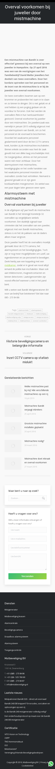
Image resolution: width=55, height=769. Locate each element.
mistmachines (25, 321)
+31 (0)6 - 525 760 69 (16, 677)
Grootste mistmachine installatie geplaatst (35, 425)
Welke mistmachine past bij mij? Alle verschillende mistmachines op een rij (36, 390)
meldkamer (10, 265)
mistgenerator (29, 317)
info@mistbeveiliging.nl (17, 684)
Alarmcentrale (11, 623)
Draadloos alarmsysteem (16, 636)
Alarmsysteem (11, 643)
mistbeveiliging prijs (13, 317)
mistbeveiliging (41, 314)
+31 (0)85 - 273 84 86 (15, 673)
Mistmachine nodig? (34, 441)
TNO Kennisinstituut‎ (14, 741)
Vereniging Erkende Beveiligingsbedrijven (24, 752)
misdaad (30, 314)
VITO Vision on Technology (17, 734)
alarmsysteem (36, 310)
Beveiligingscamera (14, 629)
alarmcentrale (23, 310)
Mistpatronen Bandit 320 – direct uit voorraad (25, 699)
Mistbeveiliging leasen (15, 616)
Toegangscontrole (13, 650)
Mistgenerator (11, 609)
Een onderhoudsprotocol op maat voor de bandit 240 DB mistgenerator (27, 718)
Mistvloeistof (10, 749)
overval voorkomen (40, 321)
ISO (6, 745)
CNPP (7, 738)
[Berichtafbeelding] (13, 391)
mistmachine (12, 321)
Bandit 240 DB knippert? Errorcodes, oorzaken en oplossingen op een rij (27, 705)
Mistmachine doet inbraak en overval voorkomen (37, 460)
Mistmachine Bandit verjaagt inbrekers (34, 407)
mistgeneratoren (43, 317)
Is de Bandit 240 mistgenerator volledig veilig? (25, 711)
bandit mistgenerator (16, 314)
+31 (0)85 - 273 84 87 (15, 680)
